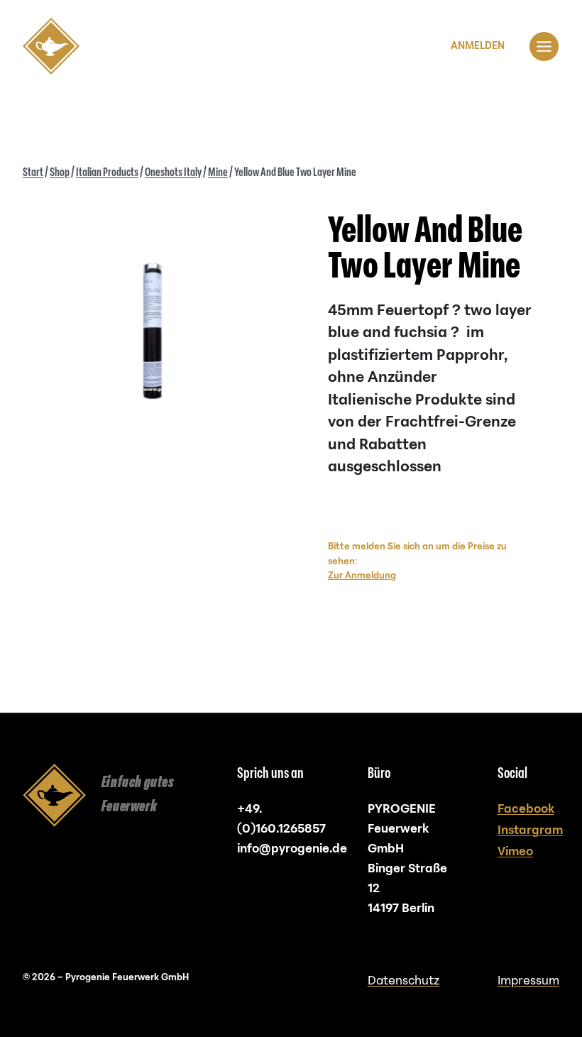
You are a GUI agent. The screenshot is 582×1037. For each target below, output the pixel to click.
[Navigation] (544, 46)
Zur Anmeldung (362, 576)
